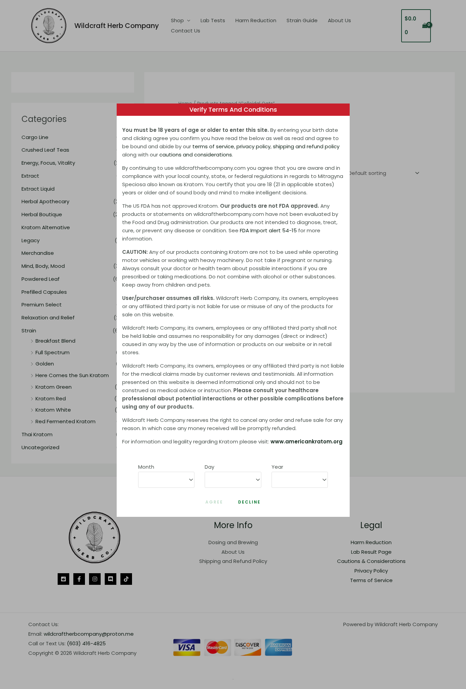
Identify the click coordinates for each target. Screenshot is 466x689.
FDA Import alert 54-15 (268, 230)
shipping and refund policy (306, 146)
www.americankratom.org (307, 441)
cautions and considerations (195, 154)
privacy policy (253, 146)
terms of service (213, 146)
